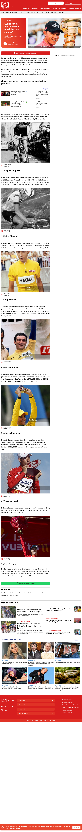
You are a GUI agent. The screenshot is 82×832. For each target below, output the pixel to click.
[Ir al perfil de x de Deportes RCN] (2, 710)
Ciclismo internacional (16, 593)
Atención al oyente (67, 699)
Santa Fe (61, 12)
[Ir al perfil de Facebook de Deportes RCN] (5, 707)
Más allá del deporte (59, 8)
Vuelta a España (39, 593)
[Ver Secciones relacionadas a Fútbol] (28, 8)
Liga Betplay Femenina (51, 12)
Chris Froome (4, 593)
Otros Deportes (45, 8)
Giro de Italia (4, 595)
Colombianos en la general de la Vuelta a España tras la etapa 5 (29, 610)
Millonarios (40, 12)
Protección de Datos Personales (70, 705)
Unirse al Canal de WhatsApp (27, 583)
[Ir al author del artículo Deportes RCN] (5, 43)
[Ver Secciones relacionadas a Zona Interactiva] (80, 8)
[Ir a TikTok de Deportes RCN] (13, 707)
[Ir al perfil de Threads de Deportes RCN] (6, 710)
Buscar (70, 3)
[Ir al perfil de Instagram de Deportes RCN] (9, 707)
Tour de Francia (14, 595)
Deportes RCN (11, 42)
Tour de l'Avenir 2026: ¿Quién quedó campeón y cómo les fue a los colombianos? (59, 609)
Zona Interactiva (74, 8)
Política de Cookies (15, 828)
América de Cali (31, 12)
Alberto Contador (28, 593)
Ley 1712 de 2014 (67, 712)
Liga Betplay (21, 12)
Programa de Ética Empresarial (70, 707)
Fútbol (25, 8)
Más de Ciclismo (9, 603)
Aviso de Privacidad (67, 702)
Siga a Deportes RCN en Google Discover (27, 53)
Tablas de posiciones (55, 3)
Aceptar (76, 827)
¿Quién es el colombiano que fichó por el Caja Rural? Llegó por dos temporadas (58, 632)
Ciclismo (35, 8)
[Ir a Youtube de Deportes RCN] (2, 707)
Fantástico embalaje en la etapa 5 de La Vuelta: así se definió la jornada (30, 626)
